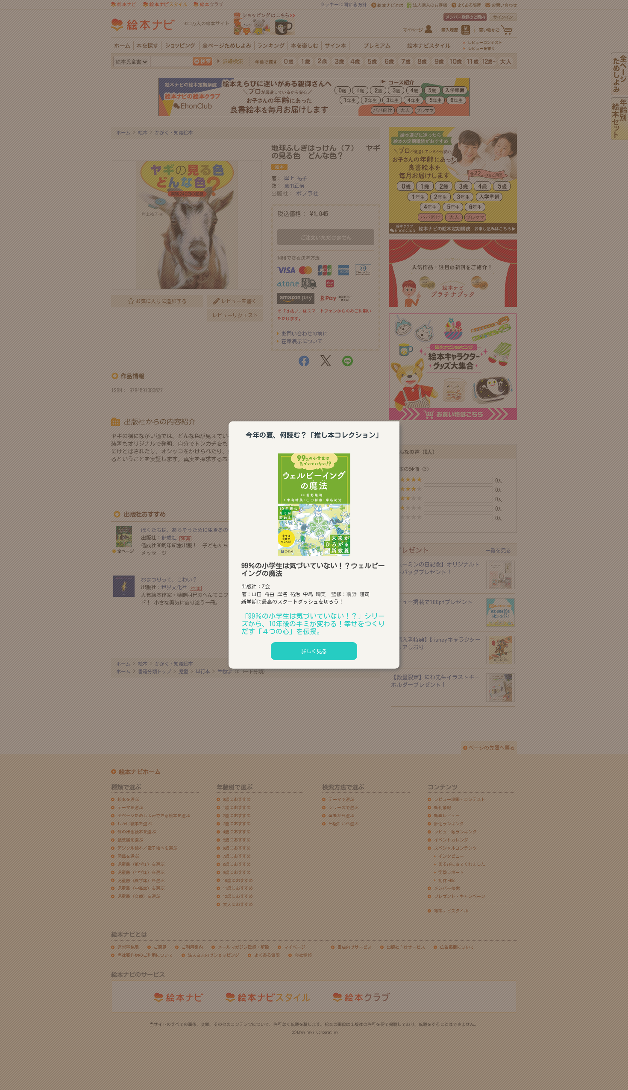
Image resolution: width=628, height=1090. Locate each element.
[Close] (399, 420)
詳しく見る (314, 651)
